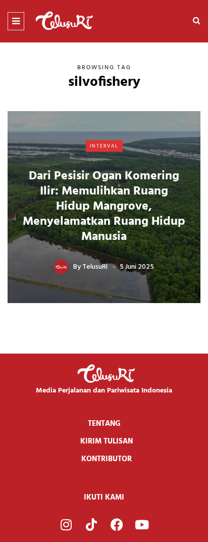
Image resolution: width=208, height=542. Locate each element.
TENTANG (104, 424)
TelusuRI (95, 267)
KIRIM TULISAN (106, 441)
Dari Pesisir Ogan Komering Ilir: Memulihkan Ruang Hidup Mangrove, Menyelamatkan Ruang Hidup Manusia (104, 207)
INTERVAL (104, 145)
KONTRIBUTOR (106, 459)
